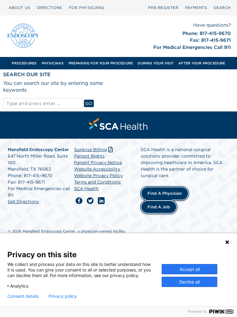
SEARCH (222, 7)
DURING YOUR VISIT (155, 63)
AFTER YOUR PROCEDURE (201, 63)
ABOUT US (20, 7)
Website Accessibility (97, 169)
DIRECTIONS (49, 7)
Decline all (189, 281)
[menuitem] (24, 63)
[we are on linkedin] (101, 201)
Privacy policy (62, 296)
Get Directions (23, 201)
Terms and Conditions (97, 182)
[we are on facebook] (79, 201)
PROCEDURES (24, 63)
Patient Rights (89, 156)
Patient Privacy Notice (98, 162)
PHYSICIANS (53, 63)
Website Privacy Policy (98, 175)
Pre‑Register (163, 7)
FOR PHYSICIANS (86, 7)
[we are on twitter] (90, 201)
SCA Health (86, 188)
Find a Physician (165, 193)
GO (89, 103)
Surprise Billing (90, 149)
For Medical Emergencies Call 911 (192, 47)
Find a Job (159, 207)
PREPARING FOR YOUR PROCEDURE (101, 63)
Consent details (23, 296)
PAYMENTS (196, 7)
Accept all (190, 269)
